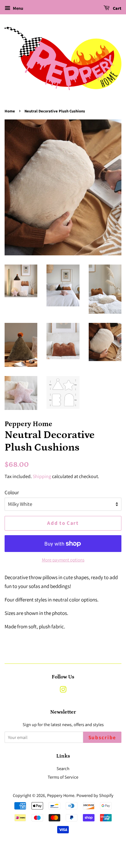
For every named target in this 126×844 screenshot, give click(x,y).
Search (63, 768)
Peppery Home (60, 795)
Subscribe (102, 737)
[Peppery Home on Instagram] (63, 690)
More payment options (63, 560)
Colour (12, 492)
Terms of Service (63, 777)
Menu (17, 8)
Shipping (42, 476)
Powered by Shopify (94, 795)
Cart (116, 8)
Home (10, 111)
